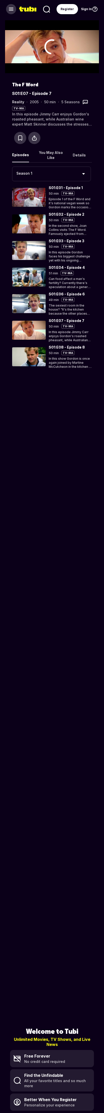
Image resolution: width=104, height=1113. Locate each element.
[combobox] (51, 174)
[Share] (34, 138)
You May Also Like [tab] (51, 155)
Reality (18, 102)
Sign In (86, 9)
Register (67, 9)
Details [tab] (79, 155)
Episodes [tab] (20, 155)
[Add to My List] (20, 138)
